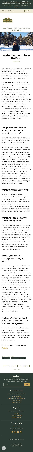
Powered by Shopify (16, 445)
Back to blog (16, 369)
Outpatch (19, 444)
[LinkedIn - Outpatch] (21, 30)
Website (5, 348)
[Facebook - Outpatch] (12, 30)
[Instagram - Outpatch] (15, 30)
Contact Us (16, 426)
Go (27, 384)
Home (4, 28)
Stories (10, 28)
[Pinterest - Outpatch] (18, 30)
